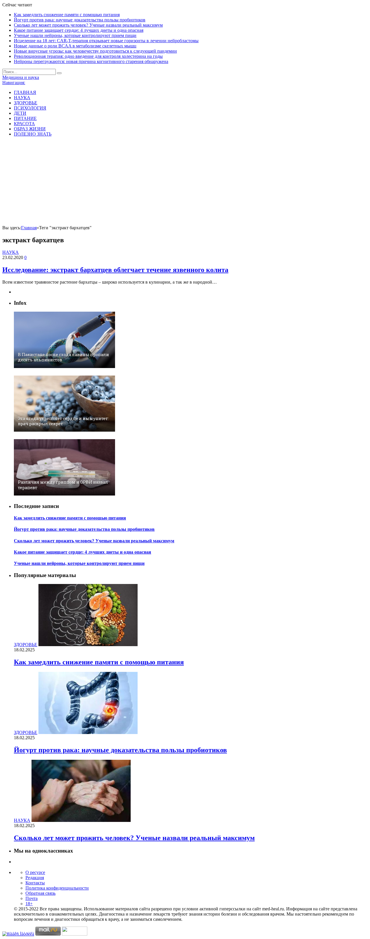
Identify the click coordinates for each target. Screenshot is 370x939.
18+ (29, 903)
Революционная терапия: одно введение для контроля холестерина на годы (88, 56)
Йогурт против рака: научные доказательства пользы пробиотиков (79, 19)
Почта (31, 898)
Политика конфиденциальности (57, 888)
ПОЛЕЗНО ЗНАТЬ (32, 134)
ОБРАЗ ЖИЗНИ (30, 128)
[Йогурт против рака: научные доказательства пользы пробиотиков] (88, 732)
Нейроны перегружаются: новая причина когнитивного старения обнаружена (91, 61)
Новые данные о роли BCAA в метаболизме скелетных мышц (75, 45)
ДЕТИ (20, 113)
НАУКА (22, 97)
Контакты (35, 882)
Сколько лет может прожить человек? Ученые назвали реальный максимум (88, 25)
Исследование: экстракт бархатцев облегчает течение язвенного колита (115, 269)
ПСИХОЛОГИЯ (30, 108)
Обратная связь (40, 893)
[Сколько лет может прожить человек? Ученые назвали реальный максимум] (81, 820)
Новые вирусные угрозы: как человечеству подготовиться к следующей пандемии (95, 51)
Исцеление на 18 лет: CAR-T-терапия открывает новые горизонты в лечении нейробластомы (106, 40)
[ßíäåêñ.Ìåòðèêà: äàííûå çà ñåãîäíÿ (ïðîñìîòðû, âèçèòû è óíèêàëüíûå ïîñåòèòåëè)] (18, 934)
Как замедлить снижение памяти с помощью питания (67, 14)
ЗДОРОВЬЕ (25, 102)
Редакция (34, 877)
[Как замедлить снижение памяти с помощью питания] (88, 644)
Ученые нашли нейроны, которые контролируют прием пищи (75, 35)
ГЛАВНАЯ (25, 92)
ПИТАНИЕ (25, 118)
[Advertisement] (185, 181)
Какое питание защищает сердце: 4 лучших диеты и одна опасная (78, 30)
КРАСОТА (24, 123)
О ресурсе (35, 872)
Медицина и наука (20, 77)
